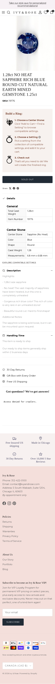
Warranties (8, 531)
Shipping (7, 526)
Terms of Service (12, 541)
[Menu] (3, 12)
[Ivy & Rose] (24, 12)
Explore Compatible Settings (19, 262)
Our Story (7, 559)
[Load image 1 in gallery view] (27, 43)
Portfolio (7, 564)
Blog (5, 569)
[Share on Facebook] (14, 188)
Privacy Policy (10, 536)
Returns (7, 521)
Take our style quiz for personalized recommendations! (27, 4)
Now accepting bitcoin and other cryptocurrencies (24, 655)
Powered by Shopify (28, 673)
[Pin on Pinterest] (18, 188)
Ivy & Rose (14, 673)
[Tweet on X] (10, 188)
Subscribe (13, 622)
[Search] (10, 12)
